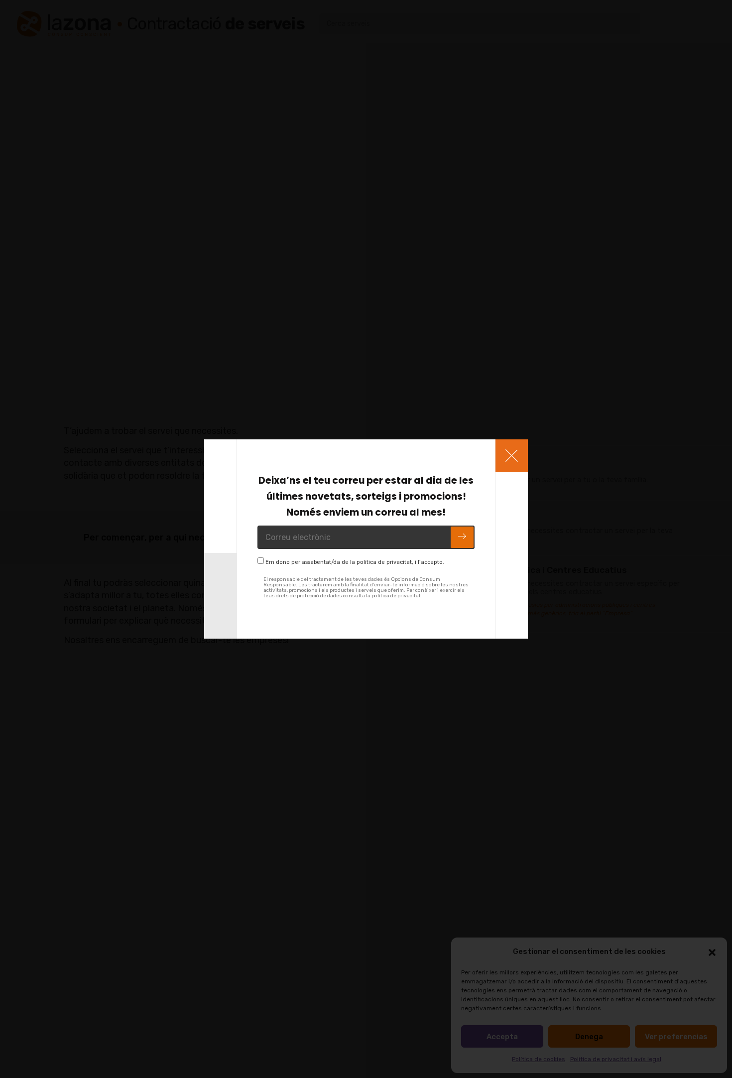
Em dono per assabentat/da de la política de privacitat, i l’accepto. (354, 562)
